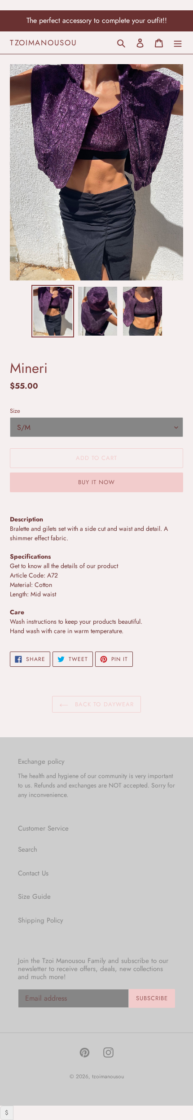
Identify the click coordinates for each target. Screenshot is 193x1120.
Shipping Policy (40, 920)
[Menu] (177, 42)
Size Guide (34, 896)
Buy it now (96, 482)
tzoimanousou (43, 42)
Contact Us (33, 873)
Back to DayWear (103, 704)
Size (15, 411)
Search (27, 849)
